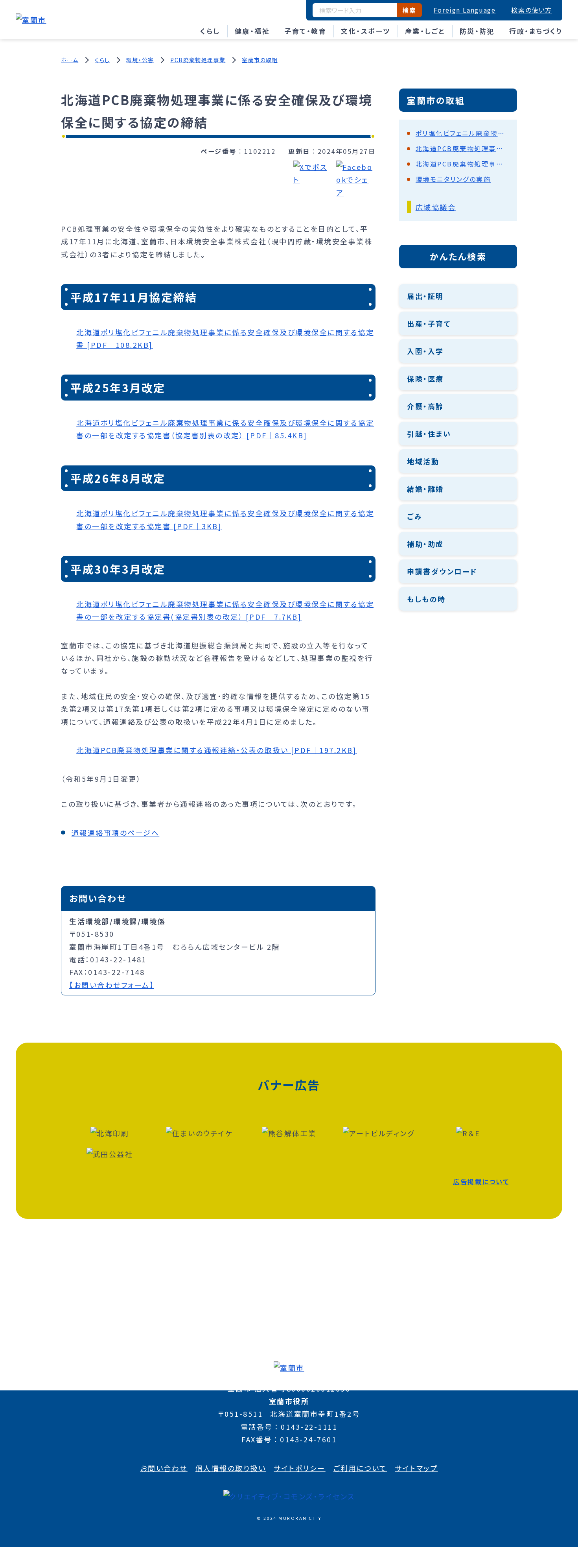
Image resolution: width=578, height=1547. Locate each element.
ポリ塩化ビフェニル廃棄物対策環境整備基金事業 (462, 133)
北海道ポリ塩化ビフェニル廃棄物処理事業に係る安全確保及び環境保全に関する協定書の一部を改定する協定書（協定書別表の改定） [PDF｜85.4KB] (225, 428)
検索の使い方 (531, 10)
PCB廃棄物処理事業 (197, 60)
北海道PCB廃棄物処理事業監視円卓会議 (462, 163)
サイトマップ (416, 1468)
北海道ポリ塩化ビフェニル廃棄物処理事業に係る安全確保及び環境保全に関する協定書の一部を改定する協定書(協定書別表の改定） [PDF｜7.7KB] (225, 610)
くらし (210, 31)
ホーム (69, 60)
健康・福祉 (252, 31)
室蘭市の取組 (260, 60)
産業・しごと (425, 31)
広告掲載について (481, 1181)
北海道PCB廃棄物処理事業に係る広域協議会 (462, 148)
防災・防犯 (477, 31)
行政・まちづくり (535, 31)
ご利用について (360, 1468)
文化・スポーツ (365, 31)
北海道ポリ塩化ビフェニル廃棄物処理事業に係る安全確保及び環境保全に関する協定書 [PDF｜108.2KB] (225, 338)
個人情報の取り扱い (230, 1468)
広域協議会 (436, 207)
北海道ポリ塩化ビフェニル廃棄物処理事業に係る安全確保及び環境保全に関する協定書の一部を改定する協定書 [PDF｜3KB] (225, 519)
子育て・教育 (305, 31)
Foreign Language (465, 10)
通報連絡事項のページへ (116, 832)
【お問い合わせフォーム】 (111, 985)
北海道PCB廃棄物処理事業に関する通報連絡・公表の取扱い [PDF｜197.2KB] (216, 750)
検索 (409, 10)
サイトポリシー (300, 1468)
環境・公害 (140, 60)
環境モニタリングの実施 (453, 179)
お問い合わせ (164, 1468)
